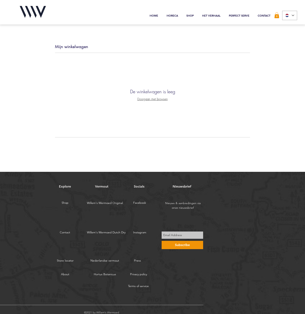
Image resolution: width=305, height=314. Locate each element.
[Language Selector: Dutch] (289, 15)
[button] (276, 15)
